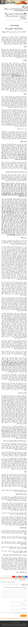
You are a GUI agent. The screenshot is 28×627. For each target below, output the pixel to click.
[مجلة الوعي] (14, 2)
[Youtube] (15, 622)
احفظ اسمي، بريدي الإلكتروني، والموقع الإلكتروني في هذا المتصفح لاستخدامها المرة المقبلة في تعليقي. (15, 613)
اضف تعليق (12, 20)
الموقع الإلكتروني (24, 608)
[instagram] (12, 622)
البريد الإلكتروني (23, 604)
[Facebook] (17, 622)
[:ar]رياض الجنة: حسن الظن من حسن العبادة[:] (19, 579)
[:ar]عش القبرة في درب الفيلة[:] (9, 581)
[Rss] (18, 622)
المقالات (18, 20)
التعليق (25, 588)
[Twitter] (16, 622)
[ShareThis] (14, 622)
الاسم (25, 600)
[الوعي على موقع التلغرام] (11, 622)
